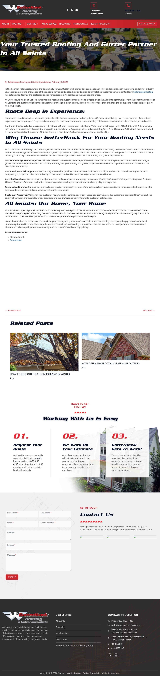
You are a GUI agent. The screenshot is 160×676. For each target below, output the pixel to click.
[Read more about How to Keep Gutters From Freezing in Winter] (44, 351)
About (5, 23)
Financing (65, 23)
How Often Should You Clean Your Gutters (111, 363)
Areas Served (49, 23)
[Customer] (94, 6)
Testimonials (80, 23)
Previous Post (13, 311)
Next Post (149, 311)
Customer (96, 10)
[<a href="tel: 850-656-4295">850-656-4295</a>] (128, 6)
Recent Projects (100, 23)
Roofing (16, 23)
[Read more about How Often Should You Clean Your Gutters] (116, 346)
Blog (12, 378)
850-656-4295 (132, 10)
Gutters (31, 23)
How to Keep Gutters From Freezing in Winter (40, 374)
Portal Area (97, 13)
